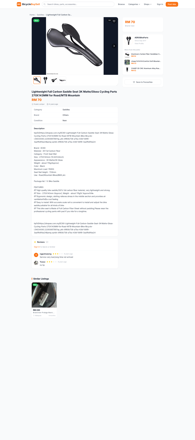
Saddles (40, 15)
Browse (121, 4)
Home (32, 15)
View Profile (139, 44)
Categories (133, 4)
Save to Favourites (144, 82)
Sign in (37, 247)
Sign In (160, 4)
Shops (147, 4)
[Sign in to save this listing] (114, 21)
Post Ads (172, 4)
